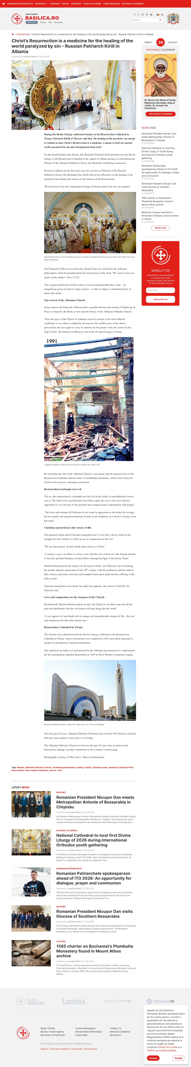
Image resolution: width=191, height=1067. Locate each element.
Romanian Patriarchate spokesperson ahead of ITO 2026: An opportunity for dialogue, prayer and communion (93, 878)
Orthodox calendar (160, 114)
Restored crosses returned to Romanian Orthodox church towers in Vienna (160, 215)
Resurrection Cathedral (36, 770)
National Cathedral (133, 4)
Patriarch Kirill (126, 767)
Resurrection (18, 770)
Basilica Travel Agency (52, 1031)
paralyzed (113, 767)
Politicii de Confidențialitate (161, 1050)
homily (88, 767)
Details (178, 1058)
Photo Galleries (92, 4)
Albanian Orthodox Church (38, 767)
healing (79, 767)
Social (65, 4)
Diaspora (76, 4)
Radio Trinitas (48, 1028)
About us (45, 1049)
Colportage (81, 1035)
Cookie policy (77, 1049)
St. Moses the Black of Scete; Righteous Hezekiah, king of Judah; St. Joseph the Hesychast (160, 104)
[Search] (160, 20)
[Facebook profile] (134, 14)
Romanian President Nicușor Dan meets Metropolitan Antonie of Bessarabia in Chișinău (95, 802)
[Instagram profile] (143, 14)
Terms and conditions (59, 1049)
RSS (50, 22)
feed (149, 127)
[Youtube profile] (151, 14)
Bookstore (115, 1035)
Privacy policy (90, 1049)
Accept (153, 1058)
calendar (160, 49)
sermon (52, 770)
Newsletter (58, 22)
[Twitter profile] (138, 14)
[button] (187, 3)
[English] (162, 14)
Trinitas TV (115, 1028)
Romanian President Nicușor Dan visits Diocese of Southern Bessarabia (94, 914)
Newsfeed (31, 22)
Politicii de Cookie (167, 1047)
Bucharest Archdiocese (53, 1035)
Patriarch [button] (41, 4)
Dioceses (55, 4)
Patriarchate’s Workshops (88, 1031)
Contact (43, 22)
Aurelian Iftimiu (29, 56)
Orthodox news (100, 767)
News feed (160, 228)
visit (60, 770)
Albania (20, 767)
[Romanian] (158, 14)
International (23, 34)
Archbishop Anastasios (64, 767)
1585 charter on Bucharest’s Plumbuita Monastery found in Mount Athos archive (94, 951)
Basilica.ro (42, 18)
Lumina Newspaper (85, 1028)
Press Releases (111, 4)
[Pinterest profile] (147, 14)
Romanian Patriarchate (20, 4)
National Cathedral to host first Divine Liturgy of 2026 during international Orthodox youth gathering (93, 840)
